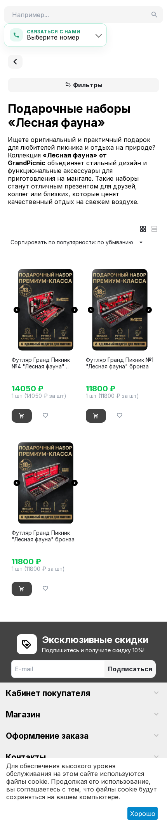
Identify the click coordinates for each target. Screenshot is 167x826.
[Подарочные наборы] (15, 62)
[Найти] (154, 15)
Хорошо (142, 813)
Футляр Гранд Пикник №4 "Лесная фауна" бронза (41, 363)
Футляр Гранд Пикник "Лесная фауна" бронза (43, 536)
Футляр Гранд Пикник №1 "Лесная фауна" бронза (119, 363)
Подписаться (130, 669)
